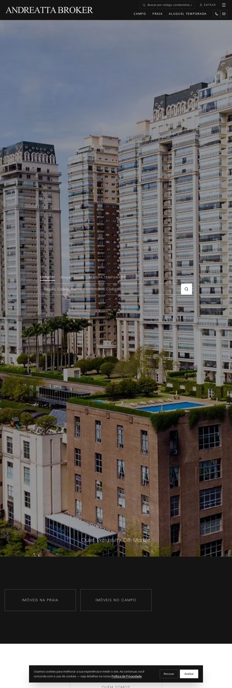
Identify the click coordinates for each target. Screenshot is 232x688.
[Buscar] (186, 289)
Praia (157, 14)
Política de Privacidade (126, 676)
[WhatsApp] (216, 13)
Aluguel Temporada (188, 14)
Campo (140, 14)
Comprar (47, 277)
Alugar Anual (71, 277)
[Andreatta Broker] (50, 10)
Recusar (169, 674)
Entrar (210, 5)
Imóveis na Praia (40, 600)
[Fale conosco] (223, 13)
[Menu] (223, 5)
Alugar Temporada (107, 277)
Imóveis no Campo (116, 600)
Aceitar (189, 674)
